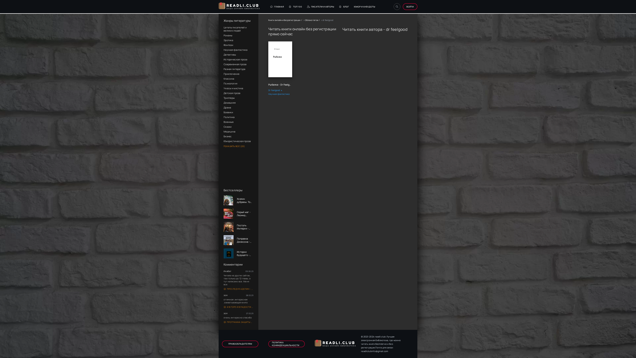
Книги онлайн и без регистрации (284, 20)
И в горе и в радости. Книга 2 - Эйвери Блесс (240, 307)
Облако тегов (311, 20)
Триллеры (229, 97)
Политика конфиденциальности (285, 344)
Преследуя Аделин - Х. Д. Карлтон (240, 289)
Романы (228, 35)
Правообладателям (240, 343)
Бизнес (228, 136)
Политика (229, 117)
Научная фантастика (235, 49)
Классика (229, 78)
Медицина (229, 131)
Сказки (228, 126)
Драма (227, 107)
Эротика (228, 40)
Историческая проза (235, 59)
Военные (229, 121)
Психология (230, 83)
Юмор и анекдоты (364, 6)
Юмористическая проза (237, 141)
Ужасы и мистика (233, 88)
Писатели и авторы (322, 6)
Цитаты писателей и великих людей (235, 29)
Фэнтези (228, 45)
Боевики (228, 112)
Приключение (231, 73)
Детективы (230, 54)
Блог (346, 6)
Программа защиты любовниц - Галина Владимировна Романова (240, 322)
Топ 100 (297, 6)
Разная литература (234, 69)
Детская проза (232, 93)
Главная (279, 6)
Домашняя (230, 102)
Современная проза (235, 64)
